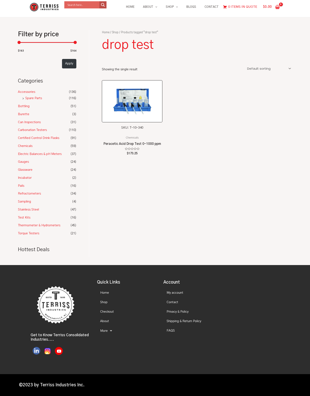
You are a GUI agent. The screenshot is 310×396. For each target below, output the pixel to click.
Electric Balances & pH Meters (40, 154)
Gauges (23, 161)
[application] (155, 6)
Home (130, 6)
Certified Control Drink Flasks (38, 138)
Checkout (107, 311)
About (148, 6)
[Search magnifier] (102, 4)
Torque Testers (28, 233)
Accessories (26, 91)
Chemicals (25, 146)
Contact (212, 6)
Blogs (191, 6)
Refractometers (29, 193)
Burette (23, 114)
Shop (170, 6)
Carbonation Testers (32, 130)
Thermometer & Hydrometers (39, 225)
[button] (126, 331)
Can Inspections (29, 122)
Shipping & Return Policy (184, 321)
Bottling (24, 106)
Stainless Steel (28, 209)
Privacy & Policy (178, 311)
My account (175, 292)
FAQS (171, 330)
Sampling (24, 201)
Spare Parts (33, 98)
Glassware (25, 169)
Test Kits (24, 217)
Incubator (25, 177)
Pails (21, 185)
